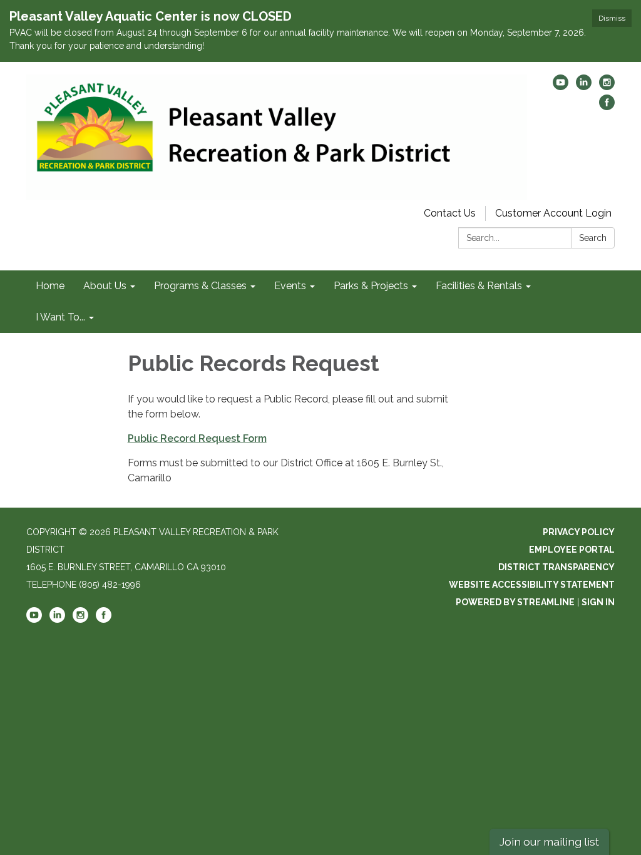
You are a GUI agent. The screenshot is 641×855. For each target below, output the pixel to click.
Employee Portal (572, 550)
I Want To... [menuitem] (60, 317)
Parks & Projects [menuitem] (371, 286)
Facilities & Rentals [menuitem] (479, 286)
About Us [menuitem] (104, 286)
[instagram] (607, 87)
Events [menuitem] (290, 286)
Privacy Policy (579, 532)
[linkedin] (584, 87)
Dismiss (611, 18)
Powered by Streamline (515, 602)
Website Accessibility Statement (532, 585)
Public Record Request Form (197, 438)
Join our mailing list (549, 841)
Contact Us (450, 213)
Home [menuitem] (50, 286)
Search (593, 238)
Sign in (598, 602)
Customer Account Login (553, 213)
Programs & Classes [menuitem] (200, 286)
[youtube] (560, 87)
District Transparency (556, 567)
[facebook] (607, 107)
